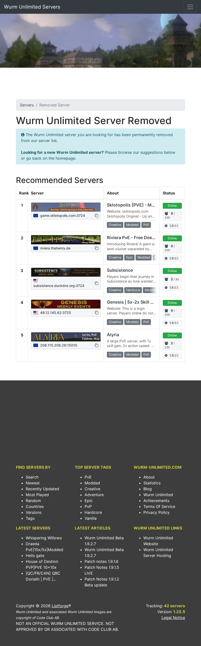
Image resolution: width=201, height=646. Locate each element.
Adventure (94, 494)
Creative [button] (115, 225)
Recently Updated (42, 488)
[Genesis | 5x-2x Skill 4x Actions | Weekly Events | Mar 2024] (65, 304)
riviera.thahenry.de (54, 248)
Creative (92, 488)
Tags (30, 518)
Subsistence (120, 270)
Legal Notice (173, 617)
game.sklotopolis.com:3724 (62, 215)
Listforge (60, 605)
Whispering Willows (44, 537)
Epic (89, 500)
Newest (33, 482)
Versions (33, 512)
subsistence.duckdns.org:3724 (58, 286)
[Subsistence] (65, 272)
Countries (35, 506)
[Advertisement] (100, 85)
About (149, 477)
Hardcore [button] (133, 290)
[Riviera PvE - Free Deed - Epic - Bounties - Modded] (65, 239)
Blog (147, 488)
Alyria (113, 334)
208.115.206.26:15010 (58, 345)
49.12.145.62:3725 (55, 312)
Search (32, 477)
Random (33, 500)
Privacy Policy (156, 512)
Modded (92, 482)
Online (172, 205)
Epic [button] (129, 257)
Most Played (37, 494)
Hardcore (93, 512)
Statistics (152, 482)
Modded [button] (132, 225)
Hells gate (35, 555)
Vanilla (91, 518)
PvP (88, 506)
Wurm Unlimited (158, 494)
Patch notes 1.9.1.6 (101, 561)
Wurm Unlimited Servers (32, 7)
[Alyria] (65, 336)
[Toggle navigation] (190, 7)
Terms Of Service (159, 506)
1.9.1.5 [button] (173, 226)
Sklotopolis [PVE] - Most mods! (139, 204)
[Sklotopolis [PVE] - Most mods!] (65, 207)
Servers (27, 105)
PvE (88, 477)
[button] (96, 215)
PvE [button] (146, 225)
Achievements (156, 500)
